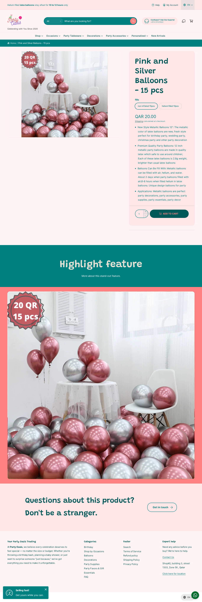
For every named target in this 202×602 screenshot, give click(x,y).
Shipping (139, 121)
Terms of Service (132, 551)
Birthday (88, 547)
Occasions (52, 35)
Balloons (88, 555)
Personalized (139, 35)
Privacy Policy (130, 564)
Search (127, 547)
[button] (191, 21)
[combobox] (100, 21)
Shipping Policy (131, 559)
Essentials (89, 572)
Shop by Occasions (94, 551)
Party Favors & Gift (94, 568)
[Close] (46, 589)
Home (13, 43)
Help (157, 5)
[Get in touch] (184, 21)
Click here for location (174, 573)
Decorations (93, 35)
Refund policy (130, 555)
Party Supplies (91, 564)
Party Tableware (72, 35)
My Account (172, 5)
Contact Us (168, 557)
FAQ (86, 576)
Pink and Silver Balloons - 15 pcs (34, 43)
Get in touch (160, 507)
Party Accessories (116, 35)
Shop (38, 35)
